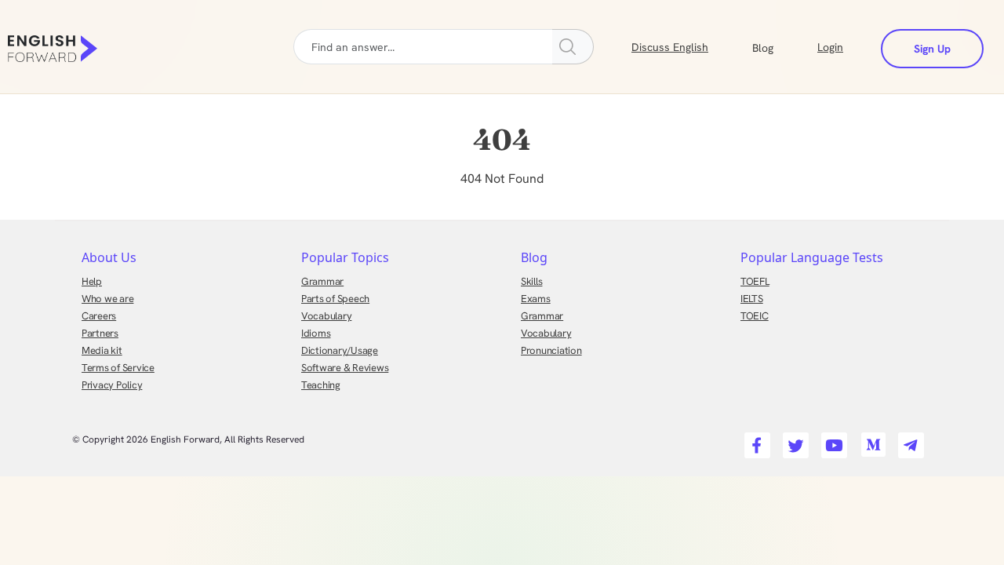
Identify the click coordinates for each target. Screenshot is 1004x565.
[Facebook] (755, 440)
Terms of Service (118, 367)
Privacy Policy (112, 385)
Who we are (107, 298)
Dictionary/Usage (339, 350)
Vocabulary (326, 316)
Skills (531, 281)
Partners (100, 333)
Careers (99, 316)
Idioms (315, 333)
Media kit (102, 350)
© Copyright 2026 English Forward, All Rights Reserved (188, 439)
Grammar (322, 281)
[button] (781, 46)
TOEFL (754, 281)
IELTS (751, 298)
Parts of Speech (335, 298)
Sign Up (932, 49)
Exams (536, 298)
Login (830, 47)
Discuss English (669, 47)
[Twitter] (793, 440)
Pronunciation (551, 350)
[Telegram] (908, 440)
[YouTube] (832, 440)
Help (92, 281)
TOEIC (754, 316)
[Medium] (870, 440)
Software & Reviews (344, 367)
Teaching (320, 385)
